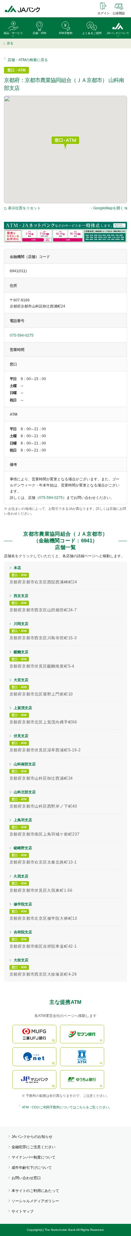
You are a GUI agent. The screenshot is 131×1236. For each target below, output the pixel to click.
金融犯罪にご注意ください (33, 1147)
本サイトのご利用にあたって (35, 1191)
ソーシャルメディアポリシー (35, 1201)
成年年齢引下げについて (32, 1168)
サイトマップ (23, 1211)
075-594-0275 (22, 335)
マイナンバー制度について (33, 1157)
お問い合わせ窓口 (26, 1178)
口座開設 (119, 13)
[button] (65, 143)
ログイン (103, 13)
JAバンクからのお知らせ (32, 1137)
